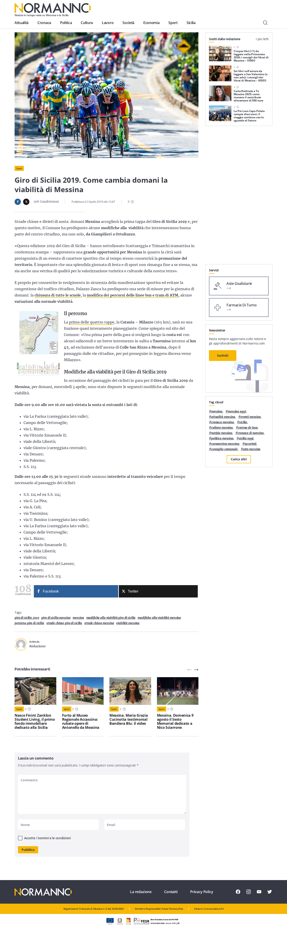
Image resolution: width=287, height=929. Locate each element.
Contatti (171, 891)
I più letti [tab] (262, 39)
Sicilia (191, 22)
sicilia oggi (246, 438)
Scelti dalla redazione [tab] (224, 39)
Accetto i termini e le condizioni (47, 838)
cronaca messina (222, 422)
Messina (78, 618)
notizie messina (221, 433)
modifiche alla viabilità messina (159, 618)
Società (128, 22)
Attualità (21, 22)
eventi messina (251, 417)
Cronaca (44, 22)
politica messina (222, 438)
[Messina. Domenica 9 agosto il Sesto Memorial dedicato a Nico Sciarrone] (178, 691)
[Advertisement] (238, 197)
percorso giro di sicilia (29, 623)
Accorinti (251, 444)
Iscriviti (222, 355)
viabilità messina (127, 623)
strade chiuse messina (99, 623)
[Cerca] (265, 22)
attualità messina (223, 417)
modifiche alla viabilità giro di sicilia (111, 618)
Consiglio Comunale (224, 449)
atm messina (252, 449)
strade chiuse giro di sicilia (64, 623)
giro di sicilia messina (55, 618)
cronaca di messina (251, 433)
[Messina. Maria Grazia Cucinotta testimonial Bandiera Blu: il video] (130, 691)
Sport (172, 22)
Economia (151, 22)
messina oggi (237, 411)
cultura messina (222, 428)
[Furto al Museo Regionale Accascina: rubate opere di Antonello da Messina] (83, 691)
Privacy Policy (201, 891)
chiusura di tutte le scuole (58, 295)
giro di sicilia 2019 (27, 618)
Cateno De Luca (248, 428)
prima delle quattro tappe (91, 322)
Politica (66, 22)
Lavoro (107, 22)
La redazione (141, 891)
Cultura (87, 22)
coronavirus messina (225, 444)
